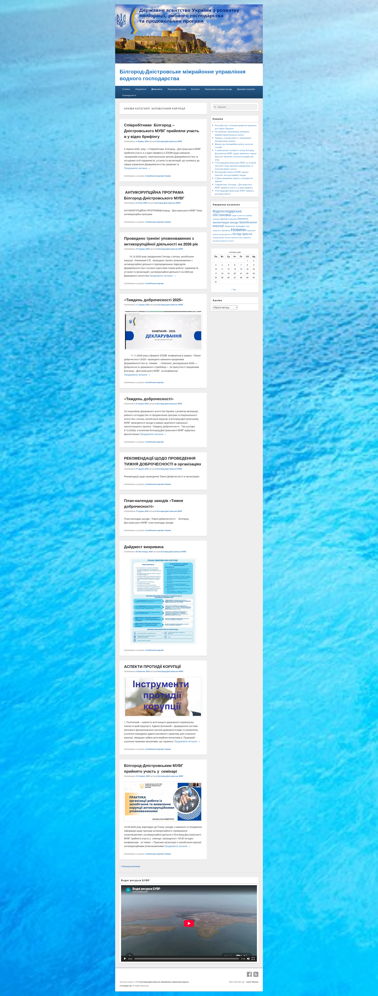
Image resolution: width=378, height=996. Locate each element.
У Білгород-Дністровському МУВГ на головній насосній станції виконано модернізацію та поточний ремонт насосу (235, 165)
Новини (167, 176)
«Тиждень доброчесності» (149, 398)
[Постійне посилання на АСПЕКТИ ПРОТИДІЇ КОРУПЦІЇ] (163, 718)
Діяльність (157, 88)
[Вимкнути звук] (248, 958)
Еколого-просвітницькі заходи (231, 220)
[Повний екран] (253, 958)
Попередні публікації (130, 866)
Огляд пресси (242, 233)
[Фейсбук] (249, 974)
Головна (126, 88)
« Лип (233, 289)
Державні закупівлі (246, 88)
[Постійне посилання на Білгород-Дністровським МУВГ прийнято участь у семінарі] (163, 823)
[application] (189, 923)
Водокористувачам (177, 88)
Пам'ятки (234, 237)
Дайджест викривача (143, 546)
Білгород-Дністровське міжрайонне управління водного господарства (183, 74)
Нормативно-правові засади (218, 88)
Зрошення (225, 230)
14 (241, 269)
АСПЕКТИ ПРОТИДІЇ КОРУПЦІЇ (152, 666)
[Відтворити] (124, 958)
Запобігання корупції (154, 176)
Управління (140, 88)
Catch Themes (251, 982)
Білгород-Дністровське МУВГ (169, 141)
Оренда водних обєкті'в (221, 237)
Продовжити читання (137, 168)
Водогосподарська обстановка (227, 213)
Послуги (231, 241)
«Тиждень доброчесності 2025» (153, 299)
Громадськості (129, 95)
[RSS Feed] (255, 974)
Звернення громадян (235, 225)
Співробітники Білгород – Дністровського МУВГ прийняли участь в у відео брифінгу (161, 130)
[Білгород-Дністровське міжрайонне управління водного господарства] (189, 62)
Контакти (195, 88)
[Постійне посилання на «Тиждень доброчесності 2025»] (163, 351)
